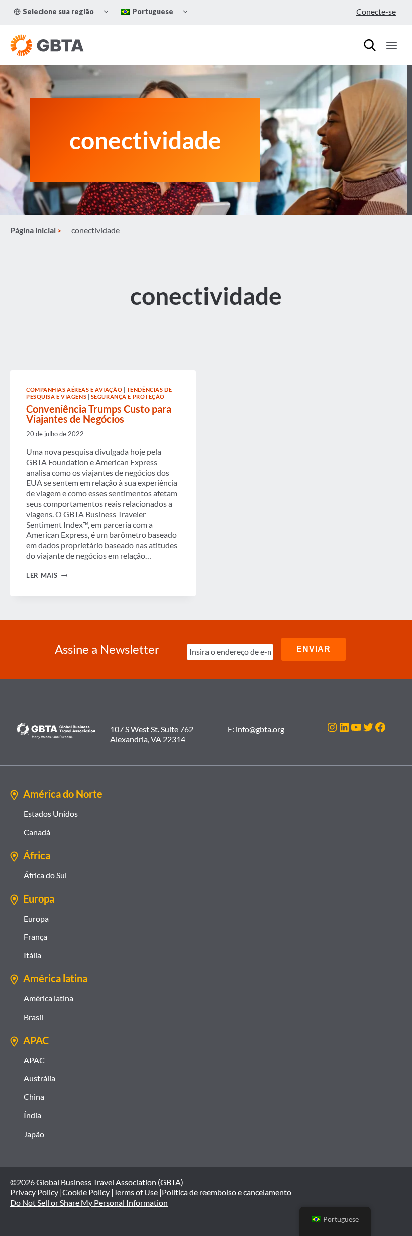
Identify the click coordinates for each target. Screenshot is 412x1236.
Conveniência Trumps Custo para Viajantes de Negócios (98, 414)
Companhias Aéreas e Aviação (74, 389)
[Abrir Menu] (391, 45)
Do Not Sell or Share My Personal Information (89, 1202)
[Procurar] (370, 45)
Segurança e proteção (128, 396)
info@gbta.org (260, 729)
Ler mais (46, 575)
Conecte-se (376, 11)
